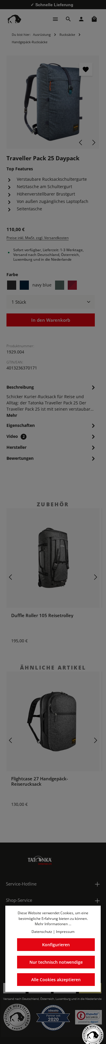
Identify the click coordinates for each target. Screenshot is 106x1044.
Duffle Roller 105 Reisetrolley (42, 615)
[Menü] (55, 19)
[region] (53, 102)
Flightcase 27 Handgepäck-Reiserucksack (39, 781)
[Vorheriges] (81, 142)
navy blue (42, 285)
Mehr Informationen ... (53, 923)
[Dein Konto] (81, 19)
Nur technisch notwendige (56, 962)
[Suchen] (68, 19)
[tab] (51, 401)
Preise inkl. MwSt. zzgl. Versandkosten (37, 237)
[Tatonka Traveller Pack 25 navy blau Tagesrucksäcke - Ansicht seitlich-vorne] (52, 102)
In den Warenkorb (50, 320)
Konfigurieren (56, 944)
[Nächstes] (93, 142)
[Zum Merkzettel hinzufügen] (85, 69)
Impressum (65, 931)
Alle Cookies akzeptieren (56, 979)
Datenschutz (42, 931)
